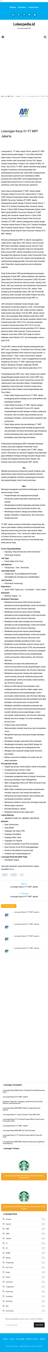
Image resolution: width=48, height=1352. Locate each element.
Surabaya (9, 1296)
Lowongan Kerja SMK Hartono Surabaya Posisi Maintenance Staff (24, 1091)
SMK (7, 1229)
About (5, 1339)
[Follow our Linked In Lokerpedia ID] (13, 15)
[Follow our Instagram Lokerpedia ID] (19, 15)
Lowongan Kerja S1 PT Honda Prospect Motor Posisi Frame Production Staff (23, 1120)
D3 (7, 1248)
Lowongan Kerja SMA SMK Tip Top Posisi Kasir (19, 1130)
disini (11, 869)
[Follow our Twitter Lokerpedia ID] (29, 15)
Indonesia (9, 1282)
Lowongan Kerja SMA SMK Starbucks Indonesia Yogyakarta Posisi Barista (24, 1142)
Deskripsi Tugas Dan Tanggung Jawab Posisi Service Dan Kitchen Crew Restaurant (23, 1102)
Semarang (9, 1311)
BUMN (5, 875)
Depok (8, 1277)
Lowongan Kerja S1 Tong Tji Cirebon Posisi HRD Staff (21, 1114)
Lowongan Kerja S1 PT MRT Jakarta (26, 912)
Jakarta (13, 875)
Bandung (9, 1301)
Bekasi (8, 1258)
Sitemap (13, 7)
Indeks (42, 1339)
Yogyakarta (10, 1287)
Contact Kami (33, 7)
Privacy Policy (32, 1339)
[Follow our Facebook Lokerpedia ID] (24, 15)
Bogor (8, 1272)
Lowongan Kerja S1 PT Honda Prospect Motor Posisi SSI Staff (22, 1136)
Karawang (9, 1291)
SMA (7, 1234)
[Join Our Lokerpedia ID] (35, 15)
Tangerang (10, 1263)
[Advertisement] (24, 67)
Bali (7, 1306)
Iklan (12, 1339)
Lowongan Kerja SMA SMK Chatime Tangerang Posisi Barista (21, 1109)
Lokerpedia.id (24, 1346)
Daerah (8, 1224)
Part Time (9, 1267)
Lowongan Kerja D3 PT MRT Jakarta (15, 1097)
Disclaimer (22, 7)
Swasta (8, 1219)
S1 (22, 875)
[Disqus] (24, 994)
